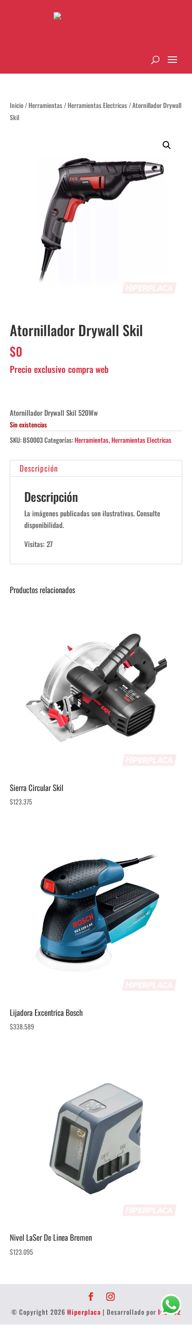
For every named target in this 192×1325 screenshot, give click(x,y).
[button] (166, 145)
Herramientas (45, 105)
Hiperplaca (84, 1312)
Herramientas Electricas (97, 105)
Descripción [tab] (39, 468)
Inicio (16, 105)
